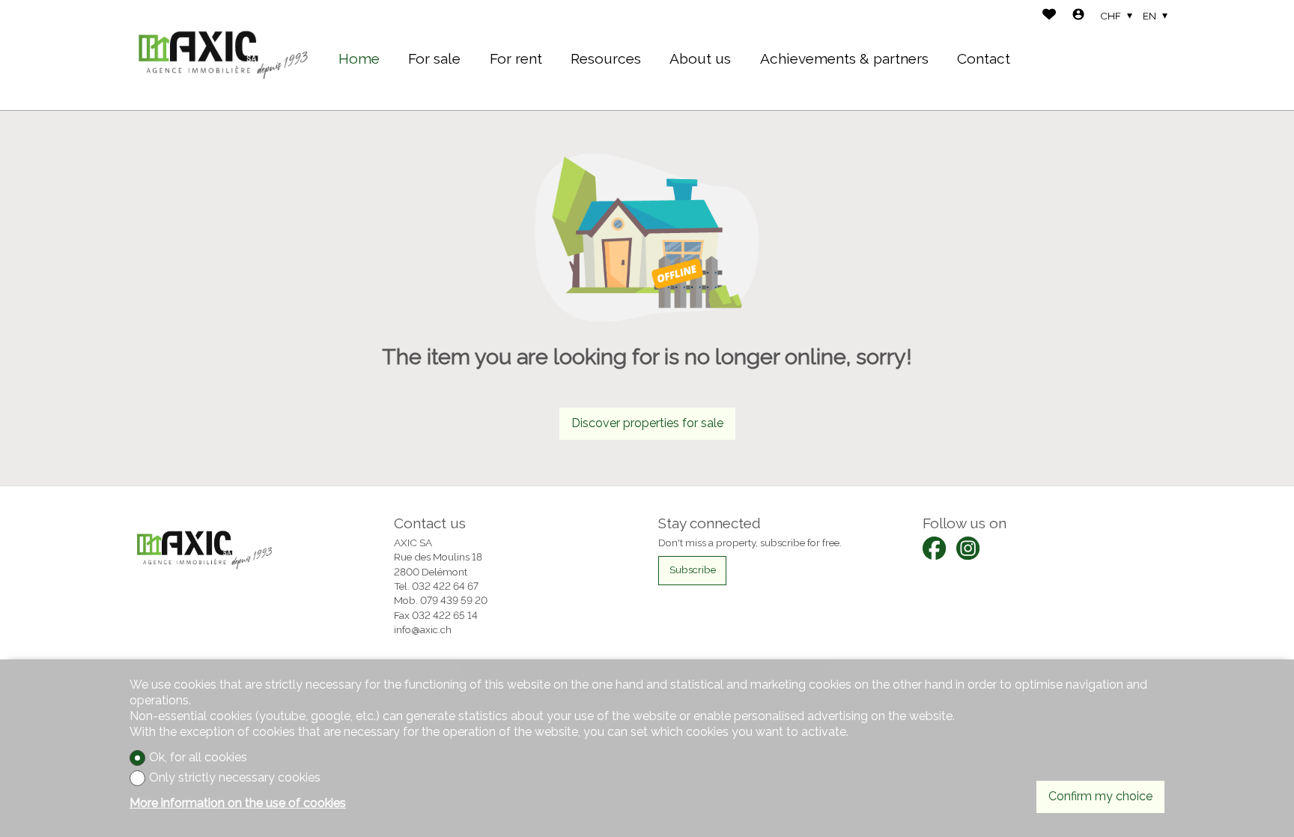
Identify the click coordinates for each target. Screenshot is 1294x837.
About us (700, 58)
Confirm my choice (1100, 796)
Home (359, 58)
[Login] (1078, 16)
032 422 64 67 (445, 586)
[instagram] (967, 548)
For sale (434, 58)
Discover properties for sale (647, 423)
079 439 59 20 (453, 600)
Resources (606, 58)
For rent (516, 58)
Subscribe (692, 569)
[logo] (223, 55)
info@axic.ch (423, 629)
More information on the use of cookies (238, 803)
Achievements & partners (844, 58)
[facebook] (934, 548)
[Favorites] (1049, 16)
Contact (983, 58)
